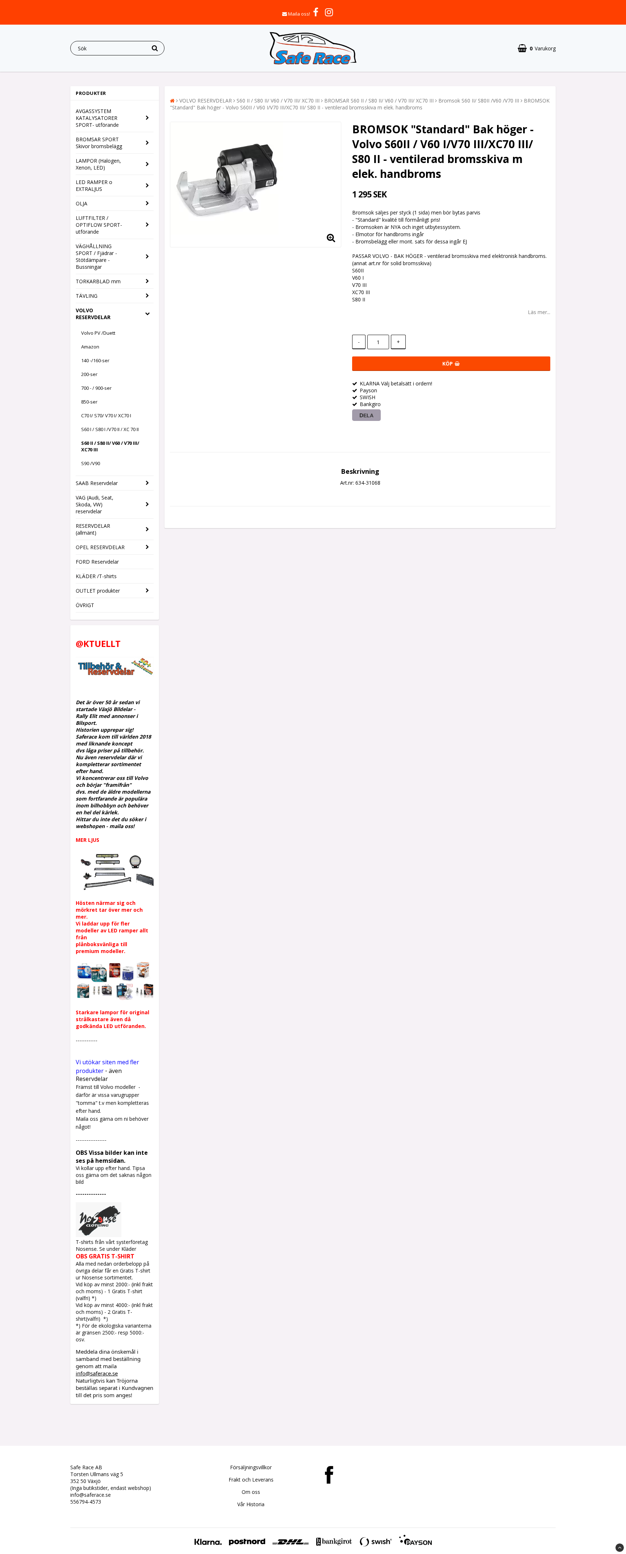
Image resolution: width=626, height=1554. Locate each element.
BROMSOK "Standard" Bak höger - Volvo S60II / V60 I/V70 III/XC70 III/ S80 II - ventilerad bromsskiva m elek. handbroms (360, 104)
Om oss (251, 1491)
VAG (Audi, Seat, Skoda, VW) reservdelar (94, 504)
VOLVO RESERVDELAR (93, 314)
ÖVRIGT (85, 605)
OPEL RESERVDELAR (100, 547)
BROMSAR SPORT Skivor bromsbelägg (99, 143)
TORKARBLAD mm (98, 281)
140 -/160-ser (95, 360)
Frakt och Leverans (251, 1479)
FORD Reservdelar (97, 561)
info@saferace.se (97, 1373)
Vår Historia (250, 1504)
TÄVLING (86, 295)
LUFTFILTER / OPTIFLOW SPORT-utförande (99, 224)
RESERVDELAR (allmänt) (93, 529)
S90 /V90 (90, 463)
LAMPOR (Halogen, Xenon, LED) (98, 164)
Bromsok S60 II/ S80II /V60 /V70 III (478, 100)
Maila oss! (299, 14)
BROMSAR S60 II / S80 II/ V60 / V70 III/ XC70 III (379, 100)
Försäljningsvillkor (251, 1467)
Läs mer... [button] (539, 312)
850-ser (89, 401)
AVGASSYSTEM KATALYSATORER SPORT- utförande (97, 118)
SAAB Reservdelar (97, 483)
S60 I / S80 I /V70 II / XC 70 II (110, 429)
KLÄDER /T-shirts (96, 576)
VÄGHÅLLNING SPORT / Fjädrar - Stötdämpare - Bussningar (96, 256)
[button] (537, 48)
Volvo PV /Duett (98, 333)
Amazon (90, 346)
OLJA (81, 203)
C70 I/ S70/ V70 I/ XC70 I (106, 415)
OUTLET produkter (98, 590)
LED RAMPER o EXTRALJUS (94, 185)
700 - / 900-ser (96, 388)
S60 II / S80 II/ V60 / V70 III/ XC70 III (110, 446)
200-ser (89, 374)
